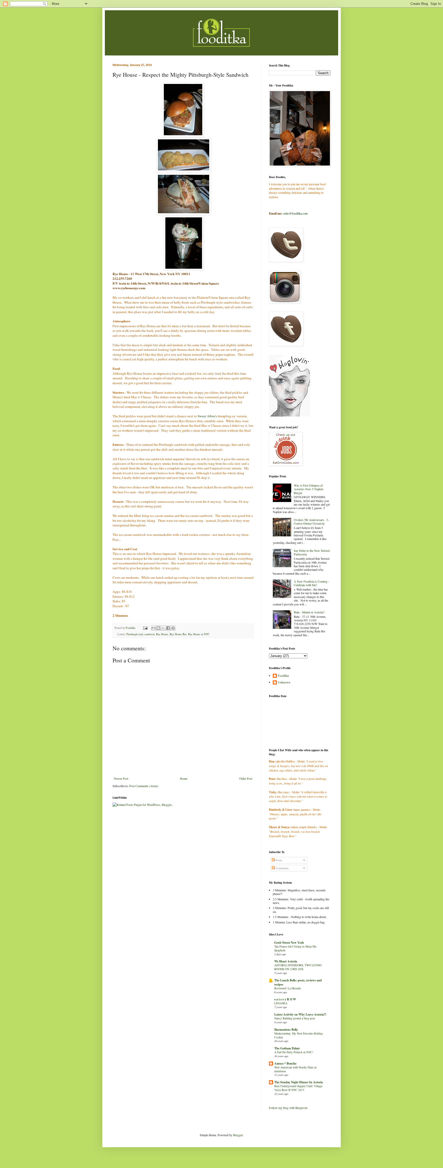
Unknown (284, 682)
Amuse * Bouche (285, 1063)
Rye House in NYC (198, 634)
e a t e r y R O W (285, 999)
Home (183, 778)
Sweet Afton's (207, 416)
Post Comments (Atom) (143, 786)
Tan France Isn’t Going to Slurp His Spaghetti (295, 948)
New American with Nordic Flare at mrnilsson (295, 1069)
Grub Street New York (289, 942)
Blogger (238, 1135)
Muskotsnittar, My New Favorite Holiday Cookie (298, 1035)
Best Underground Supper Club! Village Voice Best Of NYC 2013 (298, 1088)
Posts (278, 860)
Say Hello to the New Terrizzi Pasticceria (312, 552)
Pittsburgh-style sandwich (140, 634)
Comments (282, 868)
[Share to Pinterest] (173, 628)
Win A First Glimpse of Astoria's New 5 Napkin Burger (308, 489)
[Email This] (153, 628)
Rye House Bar (178, 634)
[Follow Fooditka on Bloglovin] (289, 415)
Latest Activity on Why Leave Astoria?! (300, 1014)
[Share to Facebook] (168, 628)
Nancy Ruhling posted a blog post (294, 1018)
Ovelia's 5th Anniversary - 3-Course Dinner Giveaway (311, 521)
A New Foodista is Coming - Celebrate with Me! (311, 583)
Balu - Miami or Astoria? (309, 612)
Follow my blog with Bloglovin (288, 1108)
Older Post (245, 778)
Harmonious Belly (286, 1029)
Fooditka (283, 676)
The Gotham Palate (287, 1048)
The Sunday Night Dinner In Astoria (298, 1082)
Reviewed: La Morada (287, 988)
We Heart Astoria (285, 961)
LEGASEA (280, 1003)
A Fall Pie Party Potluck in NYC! (293, 1052)
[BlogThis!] (158, 628)
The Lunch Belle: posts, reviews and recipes (298, 982)
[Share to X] (163, 628)
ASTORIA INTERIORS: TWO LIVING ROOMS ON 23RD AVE (298, 967)
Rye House (162, 634)
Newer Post (121, 778)
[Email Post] (145, 628)
